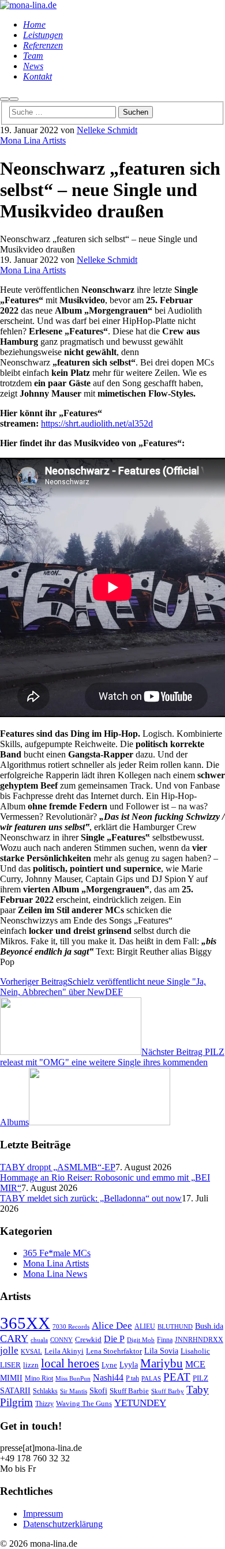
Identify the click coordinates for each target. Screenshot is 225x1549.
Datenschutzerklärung (63, 1524)
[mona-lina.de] (28, 5)
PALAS (151, 1378)
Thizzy (44, 1404)
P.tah (132, 1378)
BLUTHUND (175, 1327)
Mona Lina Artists (33, 140)
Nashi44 (108, 1377)
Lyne (109, 1365)
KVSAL (31, 1351)
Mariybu (161, 1363)
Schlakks (45, 1391)
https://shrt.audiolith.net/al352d (97, 423)
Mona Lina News (55, 1274)
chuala (39, 1340)
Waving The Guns (84, 1404)
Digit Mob (141, 1340)
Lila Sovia (161, 1350)
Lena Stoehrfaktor (114, 1351)
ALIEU (144, 1327)
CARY (14, 1338)
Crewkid (88, 1339)
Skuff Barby (167, 1391)
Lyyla (128, 1364)
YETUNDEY (140, 1402)
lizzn (31, 1364)
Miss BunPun (73, 1378)
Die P (114, 1339)
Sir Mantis (73, 1391)
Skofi (98, 1390)
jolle (9, 1350)
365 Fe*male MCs (57, 1253)
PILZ (200, 1378)
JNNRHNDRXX (199, 1340)
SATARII (15, 1390)
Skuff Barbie (129, 1391)
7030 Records (70, 1327)
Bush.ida (209, 1326)
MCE (195, 1364)
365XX (25, 1323)
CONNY (61, 1340)
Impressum (43, 1513)
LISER (10, 1364)
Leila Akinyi (64, 1351)
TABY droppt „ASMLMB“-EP (57, 1167)
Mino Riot (39, 1378)
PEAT (176, 1377)
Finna (164, 1340)
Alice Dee (112, 1325)
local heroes (70, 1363)
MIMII (11, 1377)
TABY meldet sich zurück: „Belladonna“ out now (91, 1198)
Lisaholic (195, 1351)
